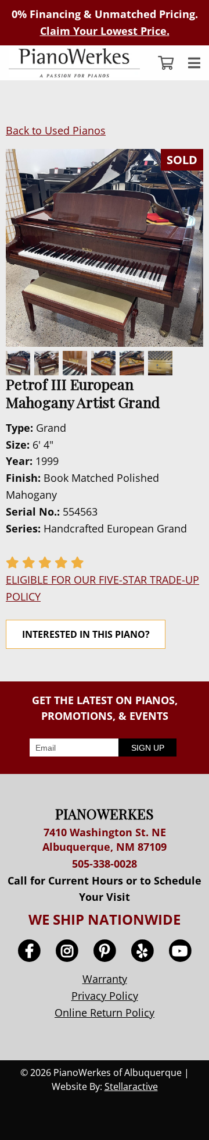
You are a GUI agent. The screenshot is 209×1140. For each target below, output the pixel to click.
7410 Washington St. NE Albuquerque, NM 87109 (104, 839)
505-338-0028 (104, 864)
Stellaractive (131, 1086)
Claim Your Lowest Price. (105, 31)
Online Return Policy (104, 1013)
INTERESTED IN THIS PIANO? (86, 634)
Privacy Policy (104, 996)
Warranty (104, 979)
